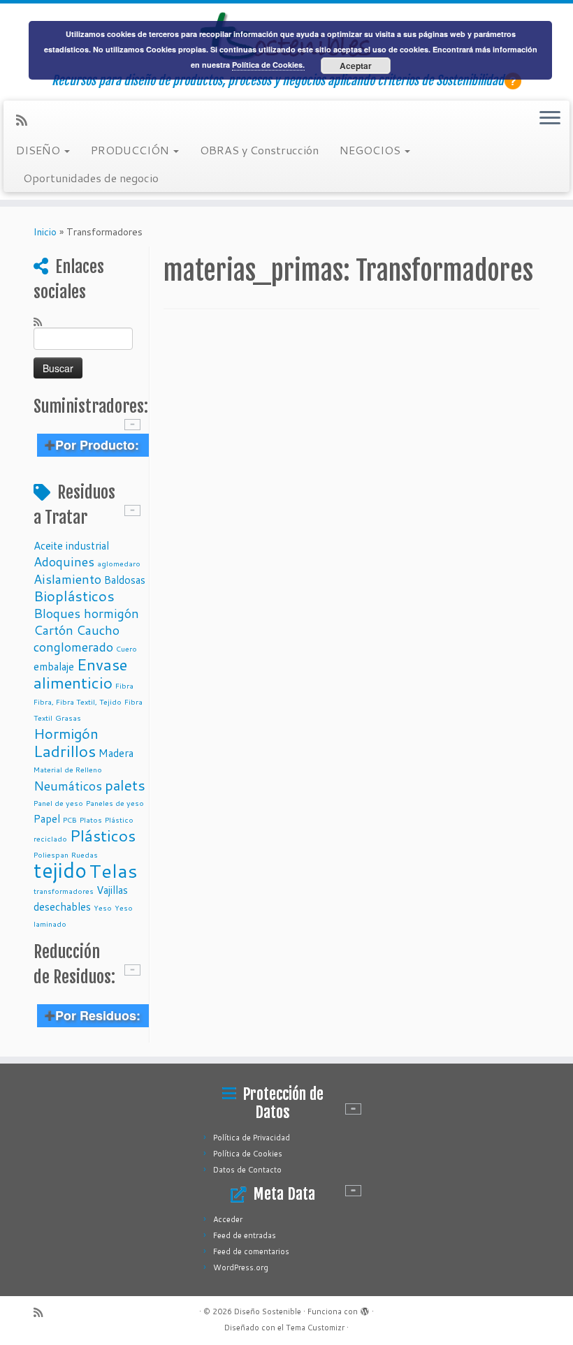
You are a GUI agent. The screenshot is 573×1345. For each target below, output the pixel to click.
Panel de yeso (58, 803)
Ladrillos (65, 751)
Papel (47, 818)
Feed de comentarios (251, 1251)
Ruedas (84, 854)
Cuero (126, 648)
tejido (60, 869)
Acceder (227, 1219)
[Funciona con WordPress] (365, 1309)
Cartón (53, 630)
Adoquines (64, 561)
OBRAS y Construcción (259, 150)
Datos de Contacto (247, 1169)
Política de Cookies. (268, 64)
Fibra (124, 685)
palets (125, 784)
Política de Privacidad (251, 1137)
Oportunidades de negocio (91, 178)
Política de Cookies (247, 1153)
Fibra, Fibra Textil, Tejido (78, 701)
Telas (113, 870)
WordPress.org (240, 1267)
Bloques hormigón (86, 613)
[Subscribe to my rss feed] (26, 119)
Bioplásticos (74, 595)
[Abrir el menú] (549, 118)
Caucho (97, 630)
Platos (91, 819)
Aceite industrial (71, 545)
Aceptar (356, 65)
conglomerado (73, 647)
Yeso (103, 907)
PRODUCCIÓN (131, 150)
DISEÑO (39, 150)
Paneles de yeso (115, 803)
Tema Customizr (315, 1327)
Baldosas (124, 579)
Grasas (68, 717)
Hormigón (66, 733)
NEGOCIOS (371, 150)
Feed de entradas (244, 1235)
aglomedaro (118, 563)
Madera (116, 752)
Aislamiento (67, 579)
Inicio (45, 232)
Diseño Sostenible (267, 1311)
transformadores (64, 890)
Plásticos (103, 835)
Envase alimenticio (80, 673)
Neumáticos (68, 786)
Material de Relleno (68, 769)
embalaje (54, 666)
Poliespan (51, 854)
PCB (70, 819)
